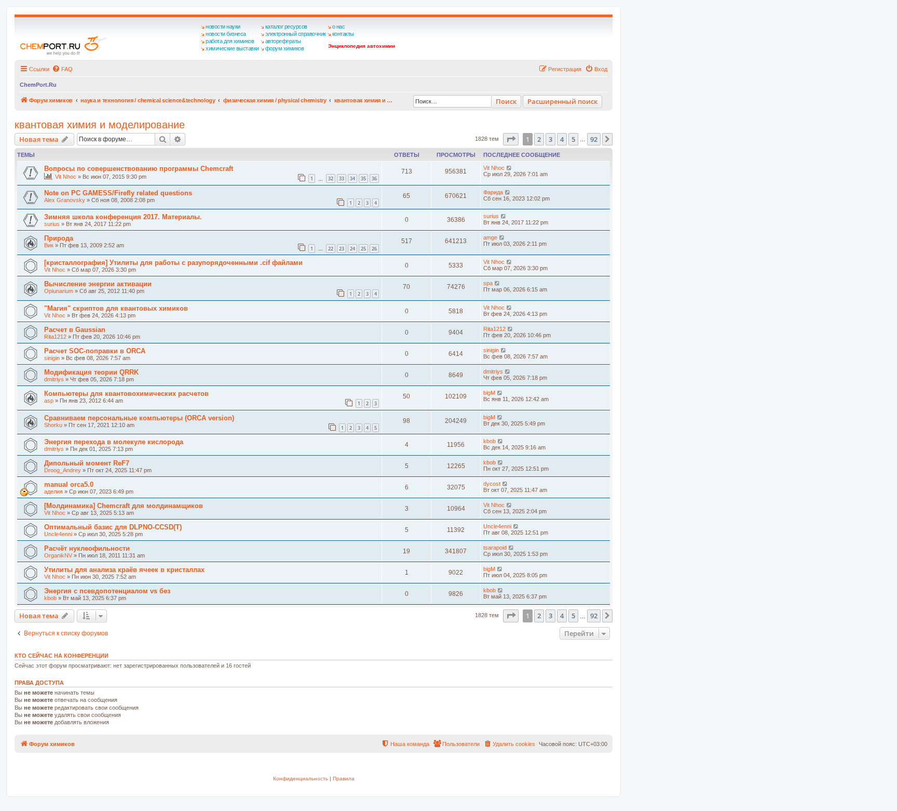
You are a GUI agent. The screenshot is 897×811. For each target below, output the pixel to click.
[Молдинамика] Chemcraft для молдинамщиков (123, 506)
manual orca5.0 (68, 484)
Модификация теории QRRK (91, 372)
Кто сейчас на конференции (61, 656)
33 (341, 178)
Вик (48, 245)
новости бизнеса (226, 34)
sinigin (52, 358)
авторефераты (283, 41)
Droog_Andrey (62, 470)
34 (352, 178)
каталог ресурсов (286, 26)
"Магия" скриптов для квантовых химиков (116, 308)
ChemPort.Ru (38, 85)
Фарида (493, 192)
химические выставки (232, 48)
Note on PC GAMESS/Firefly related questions (118, 193)
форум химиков (284, 48)
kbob (489, 441)
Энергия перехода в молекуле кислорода (113, 442)
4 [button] (562, 139)
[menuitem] (62, 69)
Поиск (506, 101)
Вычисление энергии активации (98, 284)
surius (52, 224)
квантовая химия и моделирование (100, 124)
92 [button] (593, 139)
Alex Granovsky (64, 200)
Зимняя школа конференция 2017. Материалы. (123, 217)
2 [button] (539, 139)
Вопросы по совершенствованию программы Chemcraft (138, 168)
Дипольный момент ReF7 (86, 463)
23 (341, 248)
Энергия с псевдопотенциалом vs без (107, 591)
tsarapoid (495, 547)
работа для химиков (230, 41)
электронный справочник (295, 34)
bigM (489, 393)
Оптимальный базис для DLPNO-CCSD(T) (113, 527)
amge (490, 237)
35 (363, 178)
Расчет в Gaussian (74, 330)
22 (330, 248)
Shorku (53, 425)
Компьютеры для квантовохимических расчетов (126, 393)
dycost (491, 484)
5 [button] (573, 139)
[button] (511, 139)
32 (330, 178)
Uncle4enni (58, 534)
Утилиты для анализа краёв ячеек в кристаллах (124, 570)
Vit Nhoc (65, 177)
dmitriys (54, 379)
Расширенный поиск (562, 101)
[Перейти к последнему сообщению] (509, 168)
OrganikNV (58, 555)
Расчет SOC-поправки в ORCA (94, 351)
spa (488, 283)
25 (363, 248)
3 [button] (550, 139)
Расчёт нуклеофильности (87, 548)
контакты (343, 34)
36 (374, 178)
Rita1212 (55, 337)
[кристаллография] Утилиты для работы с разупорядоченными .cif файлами (173, 263)
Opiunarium (58, 291)
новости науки (223, 26)
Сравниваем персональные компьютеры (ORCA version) (139, 418)
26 (374, 248)
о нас (338, 26)
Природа (58, 238)
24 (352, 248)
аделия (53, 491)
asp (48, 400)
